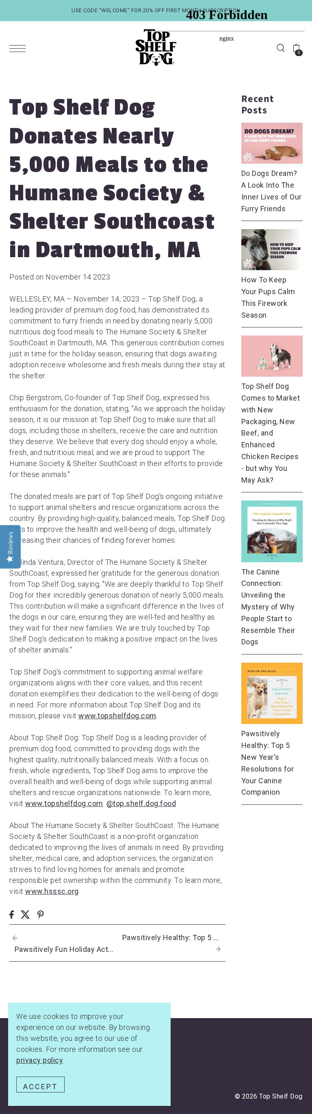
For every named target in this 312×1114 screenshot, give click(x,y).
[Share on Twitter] (25, 913)
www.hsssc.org (52, 891)
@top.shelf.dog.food (141, 803)
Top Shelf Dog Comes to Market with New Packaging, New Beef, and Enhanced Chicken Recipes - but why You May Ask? (270, 433)
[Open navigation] (19, 48)
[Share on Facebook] (11, 913)
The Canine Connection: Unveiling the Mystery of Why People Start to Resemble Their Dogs (268, 607)
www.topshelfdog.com (117, 715)
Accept (40, 1086)
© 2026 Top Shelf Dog (269, 1096)
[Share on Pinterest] (40, 913)
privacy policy (39, 1060)
